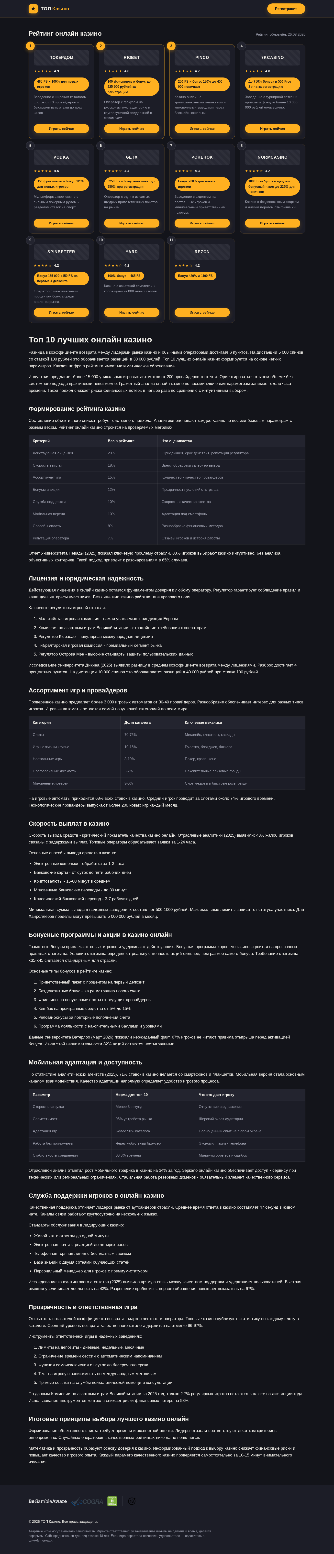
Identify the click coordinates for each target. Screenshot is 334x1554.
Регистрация (286, 9)
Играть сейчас (61, 129)
